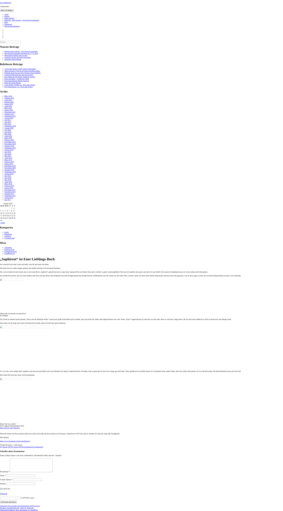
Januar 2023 (8, 104)
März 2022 (8, 108)
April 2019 (8, 158)
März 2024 (8, 96)
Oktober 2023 (9, 98)
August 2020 (8, 128)
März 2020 (8, 138)
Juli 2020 (7, 130)
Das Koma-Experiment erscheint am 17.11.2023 (21, 53)
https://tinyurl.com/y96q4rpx (10, 428)
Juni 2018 (7, 178)
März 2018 (8, 184)
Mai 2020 (7, 134)
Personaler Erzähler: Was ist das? (15, 55)
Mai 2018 (7, 180)
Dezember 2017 (10, 190)
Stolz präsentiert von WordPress (27, 510)
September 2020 (10, 126)
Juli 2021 (7, 120)
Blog (6, 22)
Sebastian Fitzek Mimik (12, 59)
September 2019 (10, 148)
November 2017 (10, 192)
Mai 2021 (7, 124)
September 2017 (10, 196)
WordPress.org (9, 254)
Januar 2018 (8, 188)
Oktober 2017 (9, 194)
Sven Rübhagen (5, 3)
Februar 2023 (9, 102)
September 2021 (10, 116)
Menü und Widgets (7, 10)
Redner (7, 16)
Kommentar (5, 472)
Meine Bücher (9, 18)
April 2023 (8, 100)
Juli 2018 (7, 176)
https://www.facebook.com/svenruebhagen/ (15, 441)
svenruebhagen (27, 447)
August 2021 (8, 118)
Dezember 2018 (10, 166)
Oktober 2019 (9, 146)
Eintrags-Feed (9, 250)
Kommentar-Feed (10, 252)
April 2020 (8, 136)
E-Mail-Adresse (6, 480)
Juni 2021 (7, 122)
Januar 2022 (8, 110)
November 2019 (10, 144)
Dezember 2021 (10, 112)
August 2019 (8, 150)
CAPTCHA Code (27, 498)
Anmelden (8, 248)
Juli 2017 (7, 200)
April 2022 (8, 106)
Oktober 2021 (9, 114)
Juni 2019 (7, 154)
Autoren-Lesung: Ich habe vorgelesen (17, 57)
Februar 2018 (9, 186)
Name (3, 475)
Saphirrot (7, 236)
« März (2, 223)
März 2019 (8, 160)
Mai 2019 (7, 156)
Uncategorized (9, 238)
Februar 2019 (9, 162)
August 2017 (8, 198)
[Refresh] (3, 494)
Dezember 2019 (10, 142)
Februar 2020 (9, 140)
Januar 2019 (8, 164)
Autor (6, 14)
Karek (6, 232)
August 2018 (8, 174)
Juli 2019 (7, 152)
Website (3, 484)
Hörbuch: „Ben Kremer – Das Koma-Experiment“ (22, 20)
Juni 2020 (7, 132)
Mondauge (8, 234)
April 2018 (8, 182)
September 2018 (10, 172)
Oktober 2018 (9, 170)
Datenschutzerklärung (12, 26)
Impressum (8, 24)
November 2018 (10, 168)
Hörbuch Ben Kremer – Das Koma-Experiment (21, 51)
